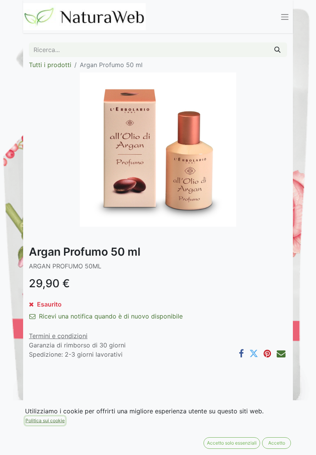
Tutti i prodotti (50, 65)
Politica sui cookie (45, 420)
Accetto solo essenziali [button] (232, 443)
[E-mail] (281, 353)
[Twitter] (253, 353)
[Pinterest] (267, 353)
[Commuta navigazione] (285, 16)
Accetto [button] (276, 443)
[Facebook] (241, 353)
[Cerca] (277, 49)
